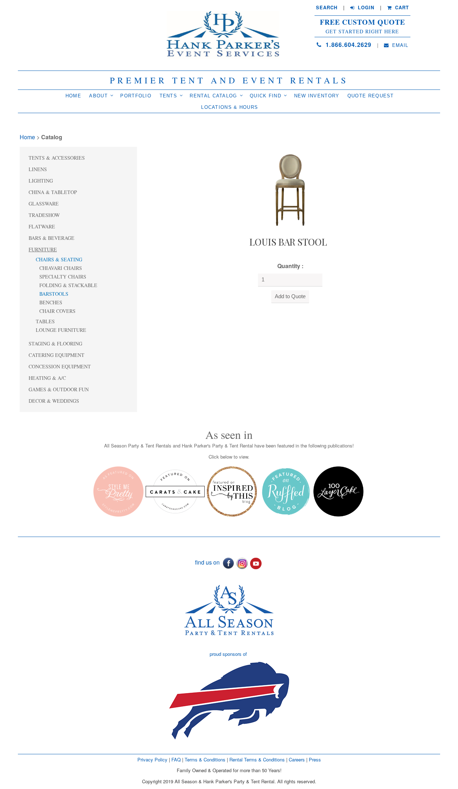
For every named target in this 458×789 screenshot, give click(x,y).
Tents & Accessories (57, 157)
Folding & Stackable (68, 285)
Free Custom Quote (362, 22)
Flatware (42, 226)
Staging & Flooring (55, 343)
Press (315, 759)
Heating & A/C (47, 377)
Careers (297, 759)
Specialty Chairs (62, 276)
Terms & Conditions (205, 759)
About (98, 95)
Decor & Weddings (54, 400)
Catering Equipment (56, 355)
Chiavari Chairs (60, 268)
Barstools (53, 293)
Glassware (44, 203)
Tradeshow (44, 215)
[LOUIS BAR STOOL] (288, 189)
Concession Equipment (60, 366)
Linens (38, 169)
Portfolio (135, 95)
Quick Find (265, 95)
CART (401, 7)
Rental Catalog (213, 95)
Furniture (43, 249)
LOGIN (365, 7)
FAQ (176, 759)
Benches (50, 302)
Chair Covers (57, 311)
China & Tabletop (53, 192)
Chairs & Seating (59, 259)
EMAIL (399, 45)
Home (73, 95)
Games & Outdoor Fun (59, 389)
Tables (45, 321)
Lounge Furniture (61, 329)
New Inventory (317, 95)
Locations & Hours (229, 107)
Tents (168, 95)
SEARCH (326, 7)
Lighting (41, 180)
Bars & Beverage (51, 237)
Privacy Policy (152, 759)
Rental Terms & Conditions (257, 759)
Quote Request (370, 95)
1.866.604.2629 (347, 44)
